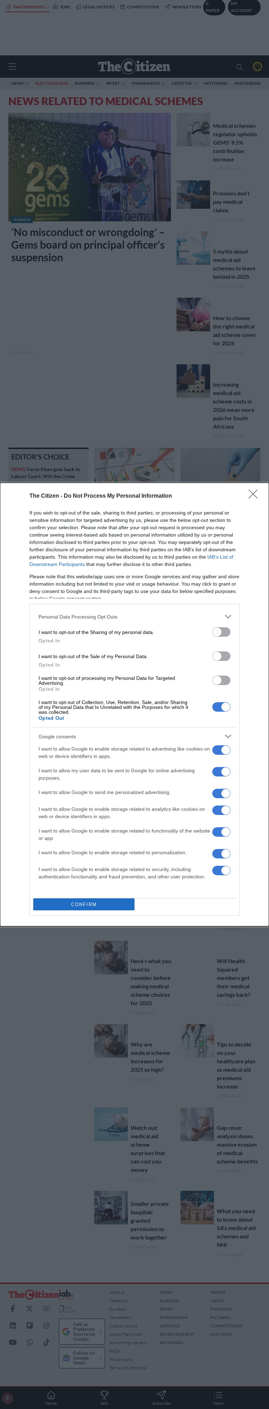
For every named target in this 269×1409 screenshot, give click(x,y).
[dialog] (134, 704)
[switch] (221, 632)
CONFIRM (84, 904)
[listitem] (134, 616)
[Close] (255, 496)
